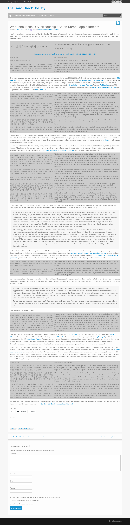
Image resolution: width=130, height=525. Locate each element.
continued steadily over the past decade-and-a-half (88, 253)
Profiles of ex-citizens (25, 428)
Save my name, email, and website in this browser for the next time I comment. (35, 497)
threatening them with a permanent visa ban (58, 150)
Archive (52, 15)
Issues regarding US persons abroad (48, 29)
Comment (13, 454)
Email (12, 481)
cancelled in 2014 (41, 89)
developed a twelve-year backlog (104, 87)
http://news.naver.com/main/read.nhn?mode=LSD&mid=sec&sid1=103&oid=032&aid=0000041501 (65, 54)
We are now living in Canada (110, 437)
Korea (12, 428)
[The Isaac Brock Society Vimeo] (118, 2)
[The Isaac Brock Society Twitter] (121, 2)
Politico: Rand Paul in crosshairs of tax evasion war (27, 437)
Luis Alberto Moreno (34, 339)
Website (12, 488)
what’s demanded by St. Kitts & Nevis (92, 80)
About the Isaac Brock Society (25, 15)
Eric (29, 29)
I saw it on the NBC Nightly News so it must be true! (55, 404)
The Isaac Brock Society (26, 8)
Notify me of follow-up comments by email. (25, 500)
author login (43, 15)
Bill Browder (60, 337)
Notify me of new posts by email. (22, 504)
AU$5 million (104, 85)
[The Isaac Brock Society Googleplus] (113, 2)
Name (12, 474)
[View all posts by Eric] (31, 29)
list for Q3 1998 (72, 334)
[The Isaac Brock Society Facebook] (115, 2)
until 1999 (106, 140)
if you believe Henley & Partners (80, 85)
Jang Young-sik (99, 337)
